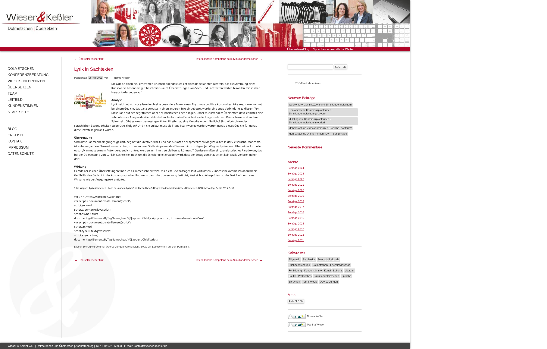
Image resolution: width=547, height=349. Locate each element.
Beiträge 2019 (296, 195)
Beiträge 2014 (296, 223)
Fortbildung (295, 270)
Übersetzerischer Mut (88, 58)
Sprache (346, 276)
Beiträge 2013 (296, 229)
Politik (292, 276)
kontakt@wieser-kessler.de (150, 346)
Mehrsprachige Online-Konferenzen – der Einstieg (318, 133)
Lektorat (338, 270)
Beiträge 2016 (296, 212)
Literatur (349, 270)
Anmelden (296, 301)
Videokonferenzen (26, 81)
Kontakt (16, 141)
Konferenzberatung (28, 75)
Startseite (18, 112)
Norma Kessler (122, 77)
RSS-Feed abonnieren (308, 83)
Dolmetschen (21, 68)
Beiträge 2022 (296, 179)
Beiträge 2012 (296, 234)
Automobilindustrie (328, 259)
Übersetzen (19, 87)
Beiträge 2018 (296, 201)
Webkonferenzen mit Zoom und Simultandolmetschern (320, 104)
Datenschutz (21, 153)
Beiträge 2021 (296, 184)
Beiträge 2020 (296, 190)
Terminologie (310, 281)
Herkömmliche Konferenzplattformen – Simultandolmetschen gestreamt (311, 112)
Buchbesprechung (299, 265)
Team (12, 93)
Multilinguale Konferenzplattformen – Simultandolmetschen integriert (310, 121)
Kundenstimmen (23, 106)
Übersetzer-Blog (298, 49)
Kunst (327, 270)
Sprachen (294, 281)
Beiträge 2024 (296, 168)
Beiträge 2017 (296, 206)
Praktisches (305, 276)
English (15, 135)
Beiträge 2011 (296, 240)
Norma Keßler (315, 316)
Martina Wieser (316, 324)
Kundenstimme (313, 270)
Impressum (18, 147)
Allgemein (294, 259)
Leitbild (15, 99)
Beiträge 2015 (296, 218)
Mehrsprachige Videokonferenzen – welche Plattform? (320, 128)
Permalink (183, 246)
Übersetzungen (115, 246)
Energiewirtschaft (340, 265)
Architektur (309, 259)
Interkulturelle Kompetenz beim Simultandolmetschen (229, 58)
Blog (12, 129)
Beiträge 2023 (296, 173)
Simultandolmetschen (326, 276)
